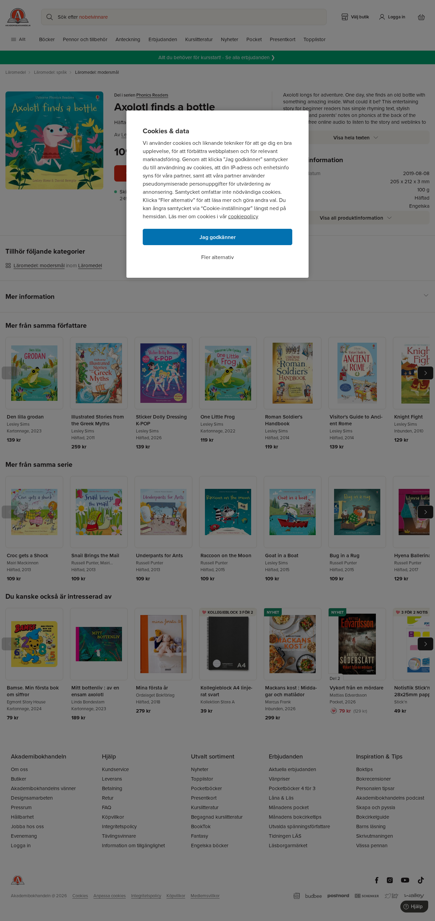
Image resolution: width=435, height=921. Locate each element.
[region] (217, 194)
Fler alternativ (217, 257)
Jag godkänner (217, 237)
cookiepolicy (243, 216)
